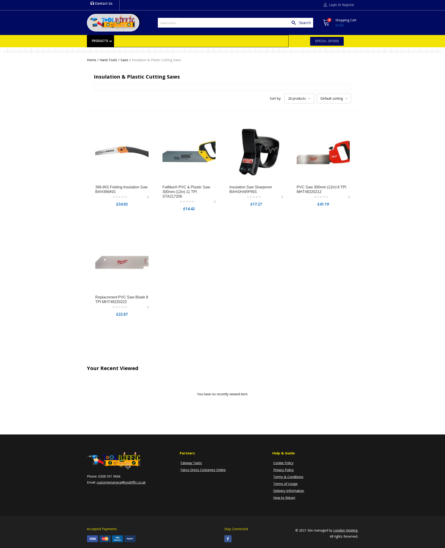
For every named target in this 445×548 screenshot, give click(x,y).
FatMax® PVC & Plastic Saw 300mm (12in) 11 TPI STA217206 (186, 191)
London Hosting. (345, 530)
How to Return (284, 497)
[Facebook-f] (228, 538)
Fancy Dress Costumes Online (203, 470)
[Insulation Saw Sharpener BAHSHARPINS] (256, 152)
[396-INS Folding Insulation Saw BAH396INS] (122, 152)
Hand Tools (108, 60)
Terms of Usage (285, 483)
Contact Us (103, 3)
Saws (124, 60)
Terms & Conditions (288, 477)
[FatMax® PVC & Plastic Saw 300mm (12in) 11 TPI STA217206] (189, 152)
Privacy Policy (283, 470)
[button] (339, 22)
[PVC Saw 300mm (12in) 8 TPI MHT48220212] (323, 152)
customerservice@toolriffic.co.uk (121, 482)
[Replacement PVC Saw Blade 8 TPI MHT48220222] (122, 262)
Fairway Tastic (191, 463)
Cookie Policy (283, 463)
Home (91, 60)
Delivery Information (288, 490)
